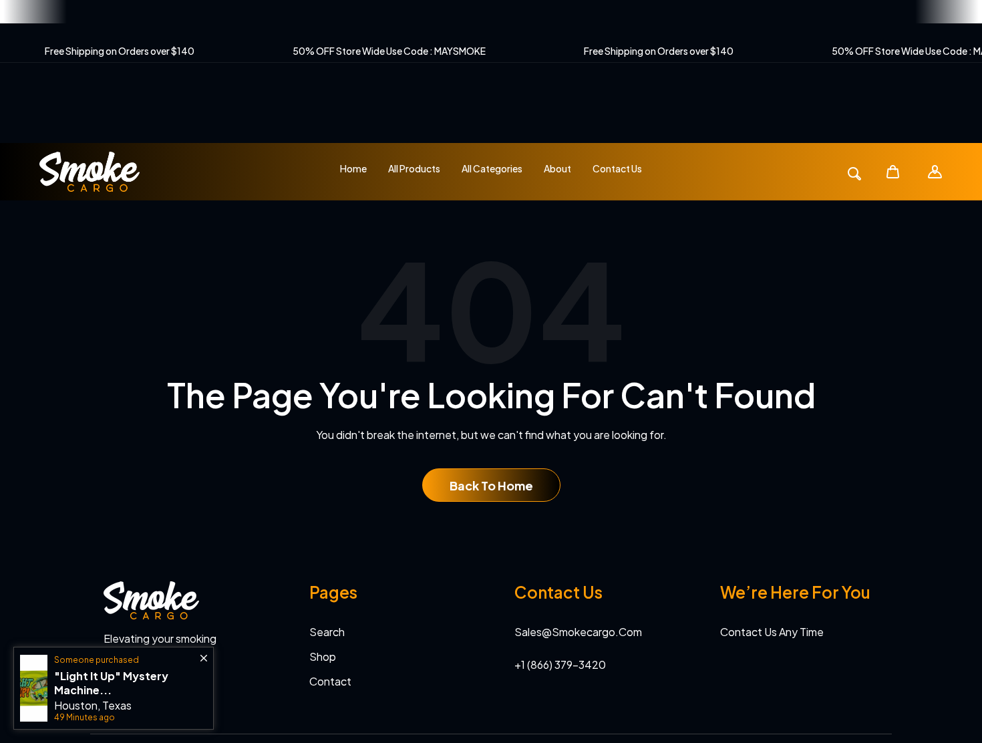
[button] (893, 171)
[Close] (203, 651)
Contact (330, 681)
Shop (322, 656)
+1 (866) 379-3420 (560, 664)
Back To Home (491, 485)
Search (327, 632)
